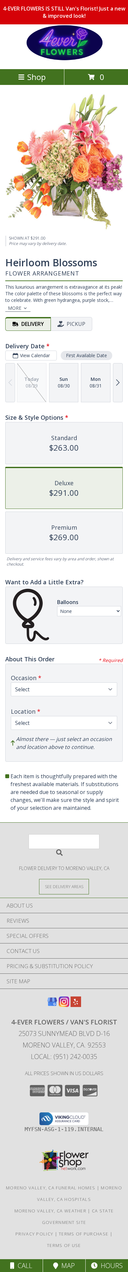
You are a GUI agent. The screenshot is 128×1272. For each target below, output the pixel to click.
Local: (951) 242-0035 (64, 1056)
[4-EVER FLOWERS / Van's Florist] (64, 59)
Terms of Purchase (83, 1234)
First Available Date (86, 355)
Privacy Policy (34, 1234)
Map (66, 1265)
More (14, 308)
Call (23, 1265)
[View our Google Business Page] (52, 1005)
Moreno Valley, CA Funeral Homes (50, 1188)
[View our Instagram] (64, 1005)
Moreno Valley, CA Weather (50, 1211)
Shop (36, 76)
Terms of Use (64, 1245)
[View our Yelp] (76, 1005)
